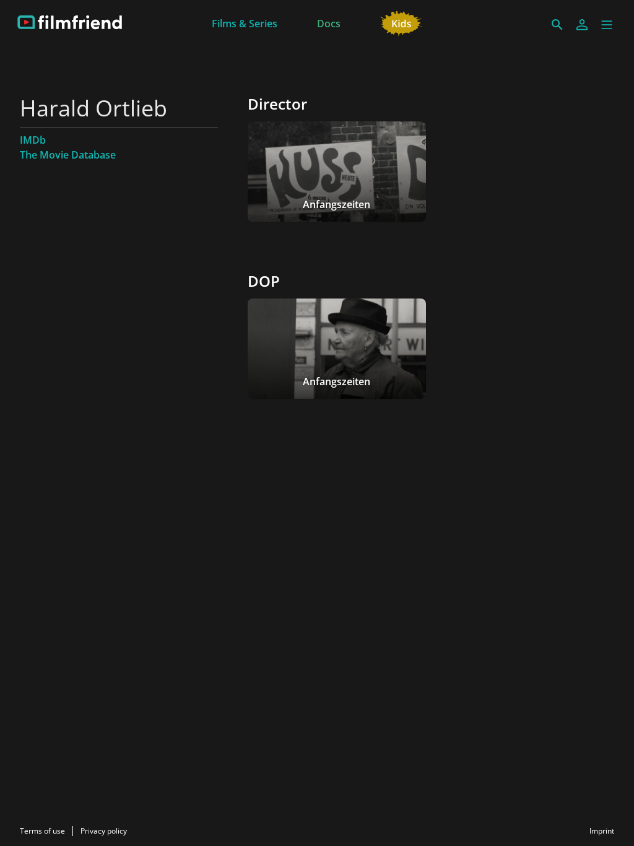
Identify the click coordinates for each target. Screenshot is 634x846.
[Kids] (401, 22)
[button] (606, 24)
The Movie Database (68, 155)
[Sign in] (582, 24)
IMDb (33, 140)
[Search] (557, 24)
